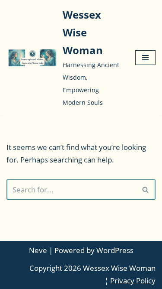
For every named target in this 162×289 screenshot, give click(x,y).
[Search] (146, 189)
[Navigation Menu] (145, 57)
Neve (38, 250)
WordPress (114, 250)
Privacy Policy (133, 281)
